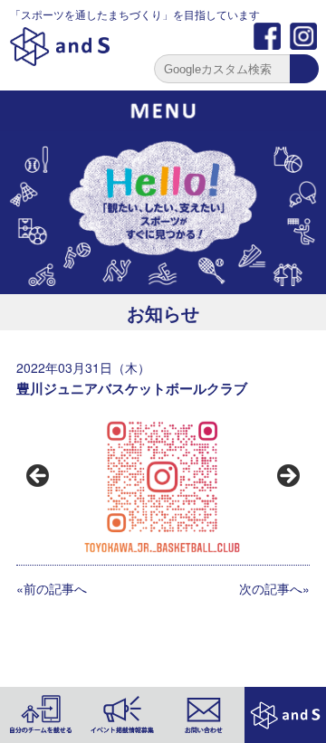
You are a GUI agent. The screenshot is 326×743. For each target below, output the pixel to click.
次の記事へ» (274, 588)
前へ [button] (39, 477)
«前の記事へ (51, 588)
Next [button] (287, 477)
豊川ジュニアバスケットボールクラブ (131, 388)
